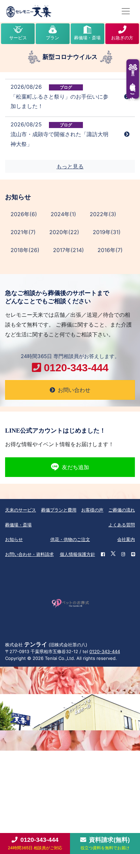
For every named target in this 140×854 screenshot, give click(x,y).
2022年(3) (103, 214)
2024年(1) (63, 214)
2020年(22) (64, 232)
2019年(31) (107, 232)
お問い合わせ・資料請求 (29, 554)
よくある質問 (121, 524)
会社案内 (126, 539)
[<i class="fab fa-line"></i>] (133, 554)
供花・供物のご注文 (70, 539)
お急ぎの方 (122, 37)
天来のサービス (20, 510)
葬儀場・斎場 (87, 37)
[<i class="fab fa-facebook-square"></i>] (103, 554)
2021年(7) (23, 232)
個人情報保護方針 (77, 554)
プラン (52, 37)
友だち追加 (75, 467)
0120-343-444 (104, 651)
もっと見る (70, 166)
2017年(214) (68, 250)
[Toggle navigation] (126, 11)
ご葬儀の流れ (121, 510)
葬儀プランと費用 (58, 510)
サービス (18, 37)
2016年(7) (110, 250)
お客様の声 (92, 510)
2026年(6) (24, 214)
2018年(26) (25, 250)
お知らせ (14, 539)
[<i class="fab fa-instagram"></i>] (123, 554)
